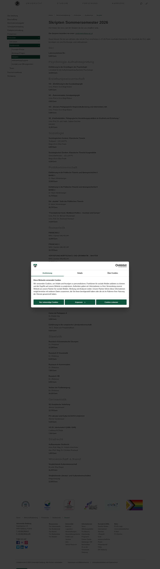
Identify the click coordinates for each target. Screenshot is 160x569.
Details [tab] (80, 273)
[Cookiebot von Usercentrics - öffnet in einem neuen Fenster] (117, 265)
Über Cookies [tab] (112, 273)
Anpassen (79, 302)
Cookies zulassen (111, 302)
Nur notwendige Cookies (48, 302)
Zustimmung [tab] (47, 273)
